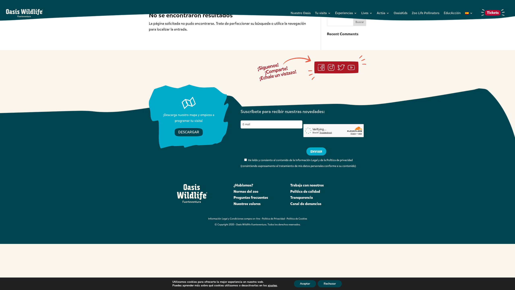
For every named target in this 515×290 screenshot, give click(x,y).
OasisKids (400, 13)
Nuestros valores (247, 203)
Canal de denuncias (305, 203)
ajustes (272, 285)
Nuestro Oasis (301, 13)
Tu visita (321, 13)
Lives (364, 13)
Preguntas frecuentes (251, 197)
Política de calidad (305, 191)
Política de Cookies (297, 218)
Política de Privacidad (273, 218)
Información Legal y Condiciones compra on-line (234, 218)
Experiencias (344, 13)
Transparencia (301, 197)
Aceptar (305, 284)
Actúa (381, 13)
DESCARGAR (188, 132)
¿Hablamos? (243, 185)
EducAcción (452, 13)
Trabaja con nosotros (307, 185)
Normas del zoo (246, 191)
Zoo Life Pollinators (425, 13)
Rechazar (330, 284)
